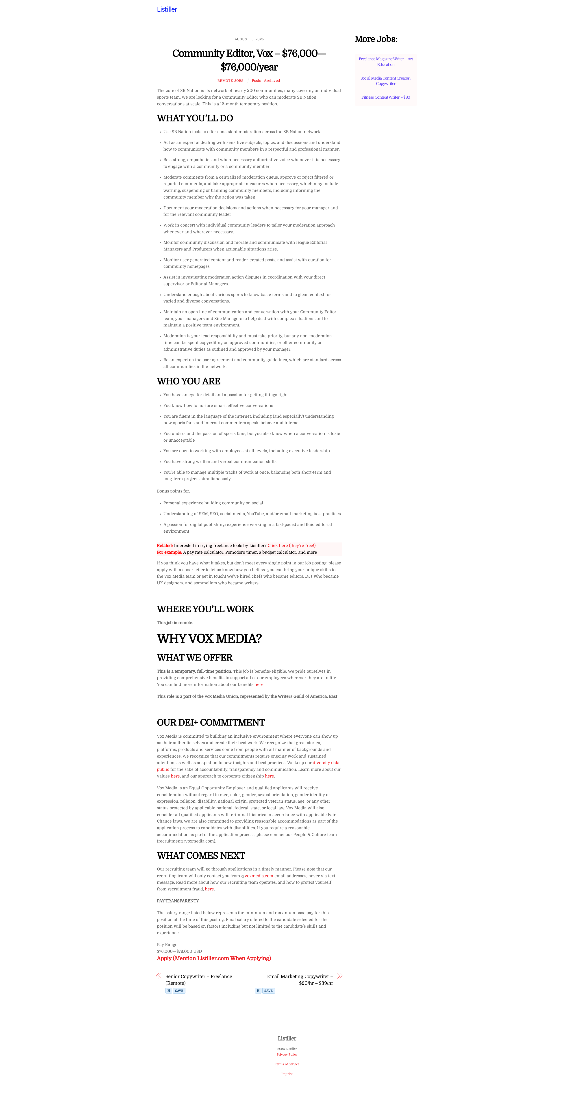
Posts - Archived (266, 80)
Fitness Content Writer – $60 (385, 97)
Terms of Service (287, 1064)
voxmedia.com (259, 876)
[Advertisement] (386, 195)
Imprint (287, 1074)
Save (179, 990)
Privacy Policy (287, 1054)
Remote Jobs (230, 80)
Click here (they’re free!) (292, 545)
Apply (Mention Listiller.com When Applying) (214, 958)
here (258, 684)
